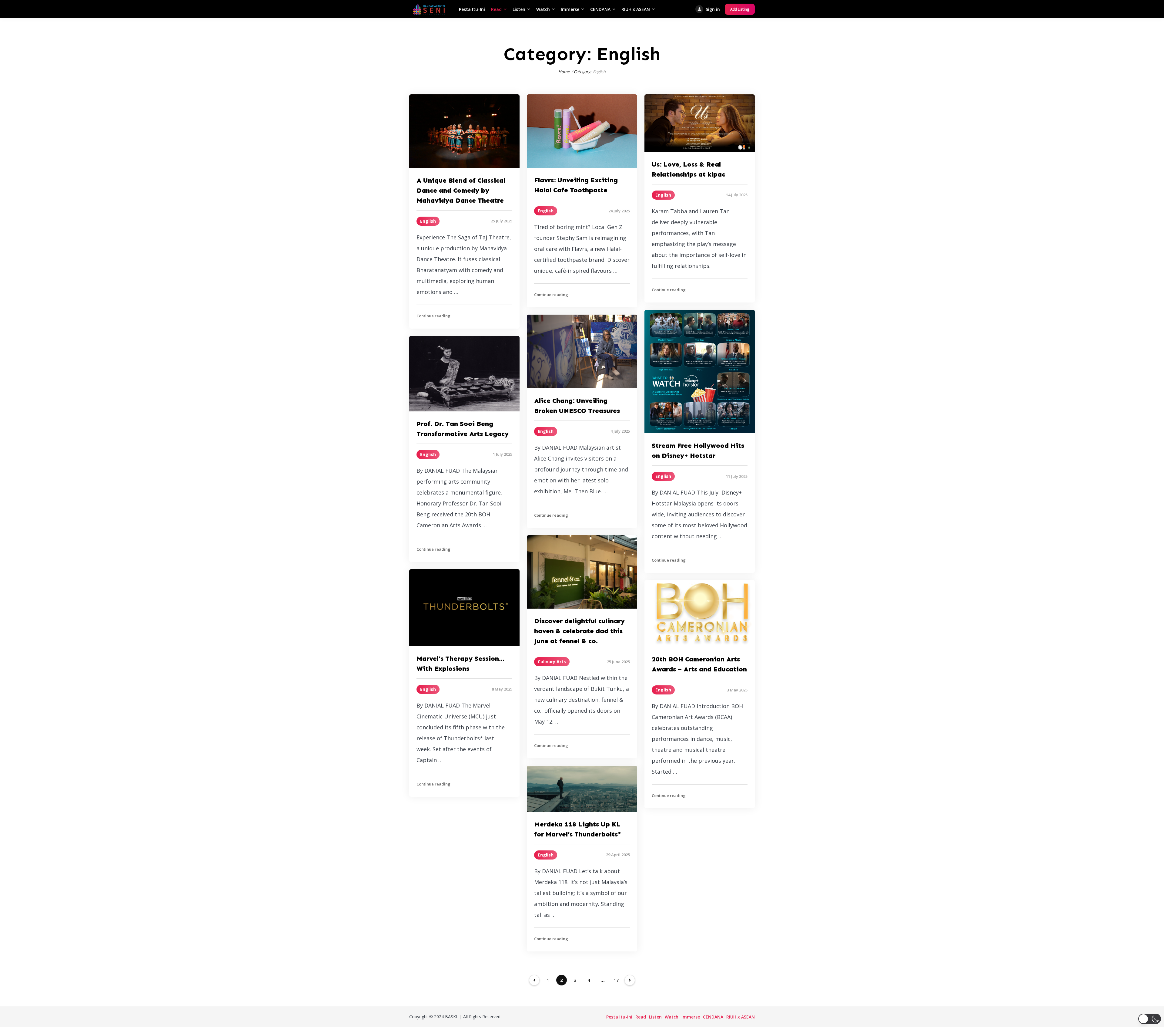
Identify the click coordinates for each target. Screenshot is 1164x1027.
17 (616, 980)
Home (564, 71)
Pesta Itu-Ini (472, 9)
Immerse (570, 9)
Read (496, 9)
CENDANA (600, 9)
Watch (543, 9)
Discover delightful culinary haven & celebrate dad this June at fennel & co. (579, 631)
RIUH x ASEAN (635, 9)
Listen (519, 9)
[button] (1149, 1019)
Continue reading (433, 316)
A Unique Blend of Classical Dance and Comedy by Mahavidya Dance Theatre (460, 190)
